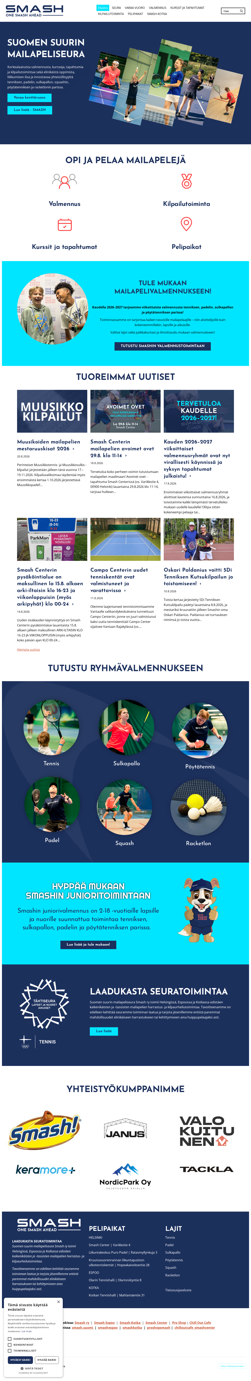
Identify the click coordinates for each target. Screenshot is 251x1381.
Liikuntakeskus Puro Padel (108, 1252)
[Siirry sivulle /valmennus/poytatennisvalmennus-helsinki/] (199, 731)
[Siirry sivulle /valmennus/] (64, 181)
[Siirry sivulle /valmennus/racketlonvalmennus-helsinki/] (199, 808)
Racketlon (172, 1275)
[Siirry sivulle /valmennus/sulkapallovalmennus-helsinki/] (125, 731)
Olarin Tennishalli (102, 1280)
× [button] (58, 1302)
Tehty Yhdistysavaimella (232, 1366)
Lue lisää (27, 1331)
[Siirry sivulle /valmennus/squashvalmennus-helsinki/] (125, 808)
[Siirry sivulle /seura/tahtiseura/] (49, 1014)
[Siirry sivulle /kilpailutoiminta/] (186, 181)
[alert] (33, 1337)
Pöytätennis (174, 1260)
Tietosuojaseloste (178, 1290)
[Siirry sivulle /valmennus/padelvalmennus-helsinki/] (52, 808)
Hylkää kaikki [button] (46, 1360)
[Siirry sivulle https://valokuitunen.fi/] (207, 1131)
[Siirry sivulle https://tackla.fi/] (207, 1169)
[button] (33, 1368)
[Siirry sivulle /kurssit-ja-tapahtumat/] (64, 224)
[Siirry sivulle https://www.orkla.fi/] (44, 1130)
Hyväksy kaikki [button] (20, 1360)
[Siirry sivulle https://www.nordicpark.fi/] (125, 1176)
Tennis (170, 1237)
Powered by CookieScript (33, 1372)
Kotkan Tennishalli (102, 1295)
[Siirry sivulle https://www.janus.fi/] (125, 1129)
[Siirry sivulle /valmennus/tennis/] (52, 731)
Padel (169, 1245)
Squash (170, 1267)
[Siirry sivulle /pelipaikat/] (186, 224)
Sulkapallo (172, 1252)
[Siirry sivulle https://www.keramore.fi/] (44, 1169)
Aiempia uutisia (28, 649)
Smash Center (99, 1245)
